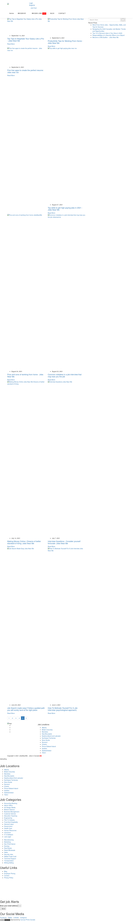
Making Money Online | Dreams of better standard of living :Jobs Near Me (24, 542)
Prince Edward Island (49, 746)
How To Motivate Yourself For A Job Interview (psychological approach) (62, 709)
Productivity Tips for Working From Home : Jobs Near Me (65, 42)
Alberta (44, 728)
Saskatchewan (46, 750)
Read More (11, 44)
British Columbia (47, 730)
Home (11, 13)
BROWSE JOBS (39, 13)
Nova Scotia (46, 740)
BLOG (52, 13)
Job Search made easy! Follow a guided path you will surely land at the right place (26, 709)
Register (32, 5)
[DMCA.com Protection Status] (5, 920)
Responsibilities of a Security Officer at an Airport (108, 35)
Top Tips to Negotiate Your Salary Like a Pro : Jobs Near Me (25, 39)
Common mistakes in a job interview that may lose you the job (64, 375)
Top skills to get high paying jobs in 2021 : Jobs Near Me (65, 208)
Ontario (44, 744)
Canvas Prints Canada (27, 920)
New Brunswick (47, 734)
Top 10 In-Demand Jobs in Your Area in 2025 (107, 33)
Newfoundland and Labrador (51, 736)
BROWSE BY (22, 13)
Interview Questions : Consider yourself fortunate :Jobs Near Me (64, 542)
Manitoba (45, 732)
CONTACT (62, 13)
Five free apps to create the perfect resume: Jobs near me (25, 71)
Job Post (34, 8)
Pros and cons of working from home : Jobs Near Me (25, 375)
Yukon (44, 753)
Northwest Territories (49, 738)
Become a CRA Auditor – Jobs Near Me (105, 37)
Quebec (44, 748)
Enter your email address (9, 906)
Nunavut (44, 742)
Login (31, 3)
